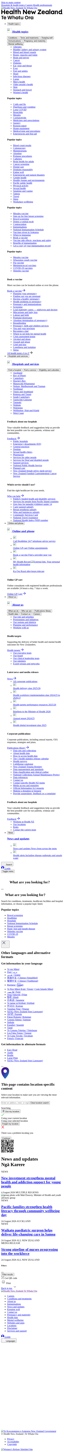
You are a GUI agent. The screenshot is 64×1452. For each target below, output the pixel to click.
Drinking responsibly (23, 169)
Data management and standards (28, 769)
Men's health (19, 81)
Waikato (17, 405)
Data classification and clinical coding (31, 772)
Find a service (30, 370)
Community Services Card (25, 515)
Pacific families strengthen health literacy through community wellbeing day (30, 1211)
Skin (15, 87)
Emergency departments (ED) (27, 444)
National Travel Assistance (25, 517)
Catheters (17, 159)
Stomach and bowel (22, 90)
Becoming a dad (20, 331)
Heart (15, 73)
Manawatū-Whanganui (24, 383)
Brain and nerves (21, 57)
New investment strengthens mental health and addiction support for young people (31, 1182)
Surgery (17, 123)
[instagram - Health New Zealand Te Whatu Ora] (3, 1349)
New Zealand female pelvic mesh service (32, 471)
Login (7, 868)
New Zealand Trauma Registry (27, 766)
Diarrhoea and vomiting (24, 107)
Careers (29, 5)
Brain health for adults (23, 161)
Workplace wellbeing (23, 201)
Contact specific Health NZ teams (29, 783)
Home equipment (21, 128)
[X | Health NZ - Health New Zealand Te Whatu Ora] (3, 1428)
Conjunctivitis (19, 117)
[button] (6, 1283)
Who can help (14, 496)
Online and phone (15, 523)
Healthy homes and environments (29, 180)
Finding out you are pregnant (26, 296)
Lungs (16, 79)
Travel (16, 196)
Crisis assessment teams (24, 336)
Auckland (17, 373)
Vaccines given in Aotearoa (26, 232)
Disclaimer (12, 1328)
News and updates (15, 1306)
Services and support (17, 1331)
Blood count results (22, 145)
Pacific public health (22, 183)
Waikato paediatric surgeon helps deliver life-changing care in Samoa (28, 1232)
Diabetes (17, 63)
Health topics (14, 24)
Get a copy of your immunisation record (32, 245)
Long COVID (19, 109)
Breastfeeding (19, 323)
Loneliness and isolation (24, 347)
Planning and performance (25, 625)
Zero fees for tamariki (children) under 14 (32, 504)
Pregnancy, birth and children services (31, 326)
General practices (21, 446)
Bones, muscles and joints (25, 55)
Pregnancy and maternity (35, 41)
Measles (17, 115)
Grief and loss (19, 344)
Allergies (17, 47)
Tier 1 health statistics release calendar (31, 758)
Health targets (14, 650)
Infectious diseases (22, 76)
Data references (20, 777)
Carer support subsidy (23, 507)
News (10, 678)
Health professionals (42, 5)
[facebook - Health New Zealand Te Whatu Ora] (3, 1345)
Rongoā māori (19, 125)
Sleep (15, 199)
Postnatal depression (22, 317)
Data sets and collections (24, 750)
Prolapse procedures (22, 156)
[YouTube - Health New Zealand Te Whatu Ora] (3, 1420)
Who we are (26, 611)
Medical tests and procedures (26, 131)
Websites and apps (15, 1323)
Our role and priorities (23, 617)
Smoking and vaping (23, 191)
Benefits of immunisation (25, 243)
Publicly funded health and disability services (34, 499)
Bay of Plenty (19, 375)
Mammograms (20, 151)
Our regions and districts (24, 622)
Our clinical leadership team (26, 658)
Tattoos (16, 193)
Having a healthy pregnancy (26, 299)
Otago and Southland (23, 391)
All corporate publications (25, 681)
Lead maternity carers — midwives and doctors (35, 309)
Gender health (19, 177)
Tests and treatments (29, 38)
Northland (18, 389)
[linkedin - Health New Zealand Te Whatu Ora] (3, 1353)
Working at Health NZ (23, 821)
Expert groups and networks (26, 663)
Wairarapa (18, 407)
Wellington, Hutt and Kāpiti (26, 410)
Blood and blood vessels (24, 52)
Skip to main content (11, 2)
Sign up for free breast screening (28, 216)
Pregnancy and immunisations (27, 304)
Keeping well (47, 38)
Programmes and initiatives (25, 619)
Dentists (17, 449)
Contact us (26, 614)
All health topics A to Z (18, 353)
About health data (21, 753)
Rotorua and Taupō (22, 394)
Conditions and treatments (19, 1298)
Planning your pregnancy (25, 293)
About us (12, 597)
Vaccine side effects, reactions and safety (32, 240)
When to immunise (22, 235)
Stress (16, 350)
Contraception (19, 224)
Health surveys (20, 761)
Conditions (12, 38)
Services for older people (24, 457)
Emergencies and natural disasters (29, 175)
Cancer (16, 60)
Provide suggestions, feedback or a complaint (34, 793)
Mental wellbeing (15, 44)
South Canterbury (21, 397)
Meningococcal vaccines (24, 265)
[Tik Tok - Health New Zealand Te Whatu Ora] (3, 1424)
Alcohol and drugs (22, 339)
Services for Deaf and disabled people (31, 460)
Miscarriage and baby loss (25, 312)
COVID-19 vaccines (23, 268)
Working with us (21, 627)
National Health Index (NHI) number (30, 520)
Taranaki (17, 402)
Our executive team (22, 653)
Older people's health (23, 84)
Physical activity (20, 185)
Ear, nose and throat (22, 65)
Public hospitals (20, 441)
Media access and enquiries (26, 785)
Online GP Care (15, 594)
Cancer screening (21, 164)
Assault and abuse (21, 342)
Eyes (15, 68)
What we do (13, 611)
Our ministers (19, 661)
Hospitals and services (18, 356)
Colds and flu (19, 104)
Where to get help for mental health (29, 334)
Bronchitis (18, 112)
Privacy (10, 1439)
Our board (18, 655)
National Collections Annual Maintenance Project (36, 774)
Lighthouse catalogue (23, 764)
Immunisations (14, 41)
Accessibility (13, 1441)
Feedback (12, 438)
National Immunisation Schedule (28, 229)
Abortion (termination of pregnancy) (30, 320)
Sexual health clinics (22, 452)
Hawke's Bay (19, 381)
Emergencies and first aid (25, 134)
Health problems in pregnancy (27, 301)
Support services (21, 462)
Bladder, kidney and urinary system (29, 49)
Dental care (18, 167)
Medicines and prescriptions (26, 120)
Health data (13, 614)
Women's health (20, 92)
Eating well (18, 172)
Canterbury (18, 378)
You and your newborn (24, 328)
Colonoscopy (19, 148)
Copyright (12, 1444)
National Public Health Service (27, 465)
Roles (15, 827)
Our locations (19, 824)
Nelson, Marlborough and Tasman (29, 386)
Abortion (17, 153)
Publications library (43, 611)
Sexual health (19, 188)
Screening (17, 307)
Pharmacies (18, 454)
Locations (11, 1325)
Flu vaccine (18, 262)
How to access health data (25, 756)
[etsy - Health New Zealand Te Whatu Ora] (32, 1416)
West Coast (18, 413)
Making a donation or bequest (27, 791)
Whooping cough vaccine (25, 260)
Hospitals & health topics (13, 5)
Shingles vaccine (21, 271)
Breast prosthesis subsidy (25, 509)
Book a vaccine (20, 237)
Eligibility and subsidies (49, 370)
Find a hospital (14, 370)
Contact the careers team (24, 829)
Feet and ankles (20, 71)
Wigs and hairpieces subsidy (26, 512)
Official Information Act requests (28, 788)
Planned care (19, 468)
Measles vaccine (20, 213)
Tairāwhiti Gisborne (22, 399)
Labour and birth (21, 315)
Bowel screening (21, 219)
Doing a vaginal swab (23, 221)
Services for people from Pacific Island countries (35, 501)
